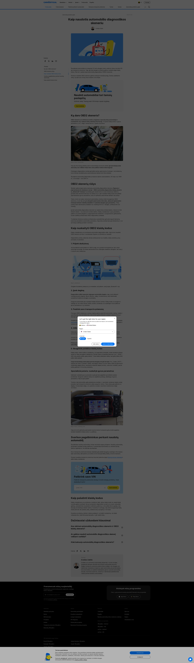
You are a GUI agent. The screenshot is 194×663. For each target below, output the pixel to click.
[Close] (115, 318)
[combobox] (95, 331)
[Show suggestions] (112, 331)
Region (81, 328)
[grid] (96, 338)
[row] (82, 338)
